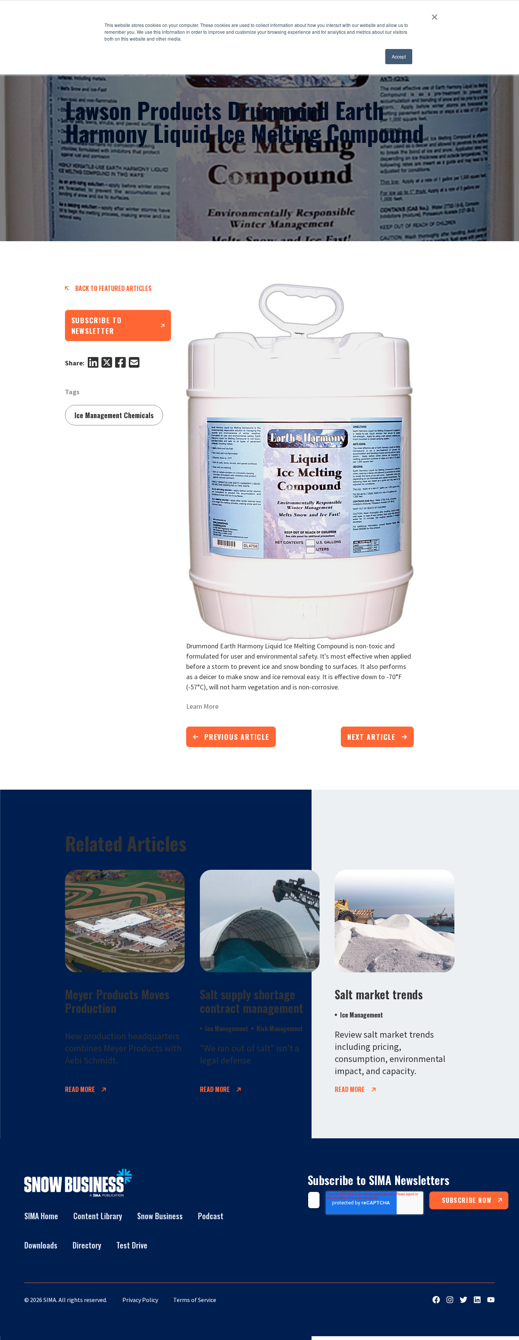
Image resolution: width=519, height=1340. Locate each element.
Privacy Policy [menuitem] (140, 1300)
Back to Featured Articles (113, 288)
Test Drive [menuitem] (131, 1245)
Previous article (236, 737)
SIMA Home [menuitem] (41, 1215)
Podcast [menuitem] (210, 1215)
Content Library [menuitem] (97, 1215)
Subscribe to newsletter (96, 325)
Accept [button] (399, 56)
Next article (371, 737)
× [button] (434, 14)
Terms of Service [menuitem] (194, 1300)
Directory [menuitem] (87, 1245)
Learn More (202, 706)
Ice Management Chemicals (113, 415)
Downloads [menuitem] (40, 1245)
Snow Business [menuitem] (160, 1215)
